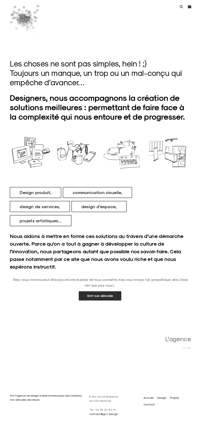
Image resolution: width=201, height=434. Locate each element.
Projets (174, 397)
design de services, (40, 206)
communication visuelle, (97, 192)
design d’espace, (99, 206)
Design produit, (35, 192)
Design (161, 397)
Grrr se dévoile (100, 295)
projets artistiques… (40, 220)
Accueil (148, 397)
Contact (149, 404)
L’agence (178, 339)
